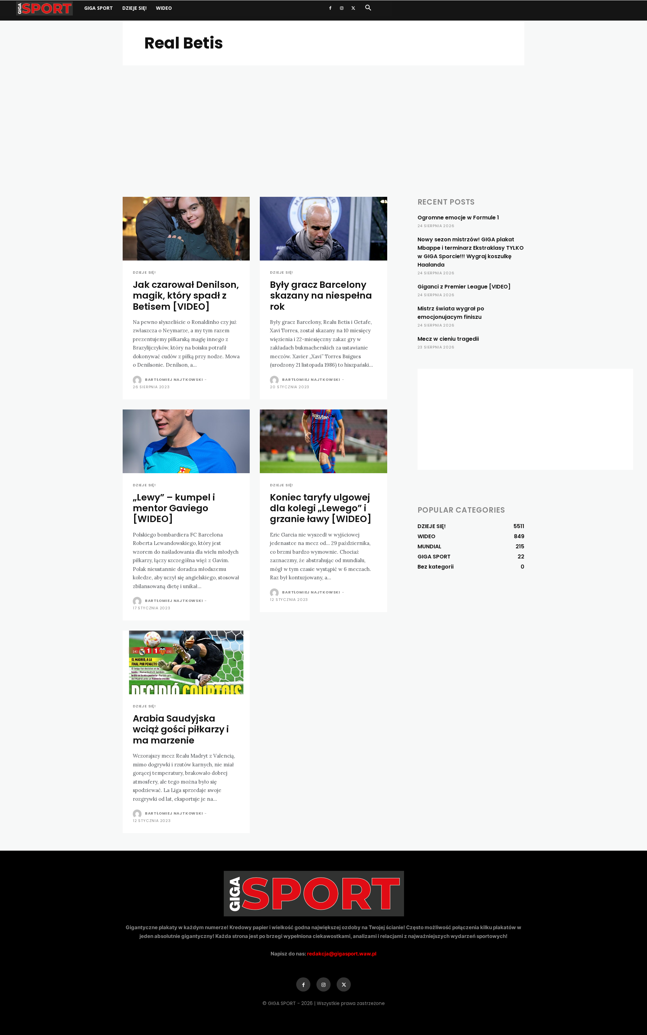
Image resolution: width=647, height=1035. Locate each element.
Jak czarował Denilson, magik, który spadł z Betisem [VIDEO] (186, 295)
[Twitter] (353, 8)
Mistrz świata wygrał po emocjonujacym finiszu (451, 313)
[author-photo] (138, 380)
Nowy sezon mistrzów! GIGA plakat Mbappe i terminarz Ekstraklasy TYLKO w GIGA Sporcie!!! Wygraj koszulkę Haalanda (471, 252)
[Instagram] (342, 8)
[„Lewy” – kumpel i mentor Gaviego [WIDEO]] (186, 441)
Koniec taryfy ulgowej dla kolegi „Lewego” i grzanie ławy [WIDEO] (321, 508)
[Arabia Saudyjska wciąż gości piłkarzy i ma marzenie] (186, 662)
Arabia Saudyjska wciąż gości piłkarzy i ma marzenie (181, 729)
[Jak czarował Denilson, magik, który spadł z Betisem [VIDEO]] (186, 229)
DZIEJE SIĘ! (134, 8)
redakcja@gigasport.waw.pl (341, 953)
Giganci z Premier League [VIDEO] (464, 287)
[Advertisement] (323, 116)
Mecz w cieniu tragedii (448, 339)
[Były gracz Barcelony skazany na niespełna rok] (323, 229)
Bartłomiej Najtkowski (174, 379)
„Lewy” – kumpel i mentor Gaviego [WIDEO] (174, 508)
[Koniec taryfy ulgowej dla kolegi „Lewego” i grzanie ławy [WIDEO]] (323, 441)
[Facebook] (330, 8)
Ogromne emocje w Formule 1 (458, 217)
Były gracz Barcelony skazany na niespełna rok (321, 295)
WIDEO (164, 8)
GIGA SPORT (98, 8)
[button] (368, 8)
